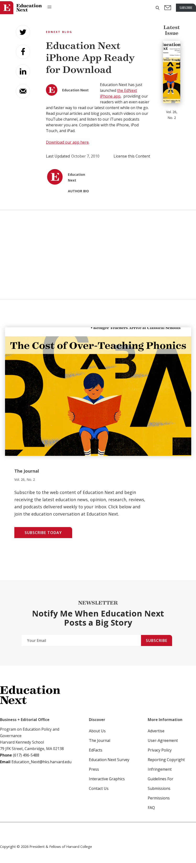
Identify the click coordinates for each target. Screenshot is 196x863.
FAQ (151, 807)
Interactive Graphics (107, 778)
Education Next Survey (109, 759)
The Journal (99, 740)
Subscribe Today (43, 532)
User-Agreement (163, 740)
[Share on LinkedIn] (23, 71)
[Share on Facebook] (23, 52)
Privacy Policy (160, 750)
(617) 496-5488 (26, 755)
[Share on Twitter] (23, 32)
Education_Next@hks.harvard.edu (41, 761)
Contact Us (99, 788)
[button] (157, 8)
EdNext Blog (59, 32)
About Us (97, 731)
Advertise (156, 731)
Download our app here (67, 142)
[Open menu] (49, 7)
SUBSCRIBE (186, 7)
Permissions (159, 798)
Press (94, 769)
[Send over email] (23, 91)
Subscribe (156, 640)
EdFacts (95, 750)
